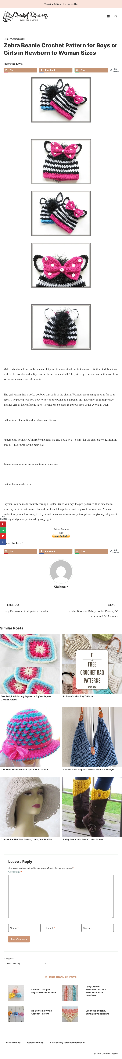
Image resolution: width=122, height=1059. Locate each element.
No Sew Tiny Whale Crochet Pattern (42, 1012)
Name (14, 928)
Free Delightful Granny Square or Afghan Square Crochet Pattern (26, 697)
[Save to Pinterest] (3, 524)
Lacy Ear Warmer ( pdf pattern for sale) (26, 608)
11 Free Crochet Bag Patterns (78, 696)
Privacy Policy (13, 1042)
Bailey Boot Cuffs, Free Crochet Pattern (83, 839)
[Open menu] (108, 16)
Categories (9, 958)
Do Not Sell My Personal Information (67, 1042)
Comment (15, 871)
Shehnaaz (61, 586)
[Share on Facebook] (3, 542)
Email (50, 928)
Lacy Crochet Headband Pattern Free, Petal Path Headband (96, 991)
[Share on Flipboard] (3, 536)
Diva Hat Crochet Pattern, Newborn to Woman (25, 769)
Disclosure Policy (34, 1042)
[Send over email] (3, 530)
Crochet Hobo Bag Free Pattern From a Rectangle (88, 769)
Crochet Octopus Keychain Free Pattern (43, 991)
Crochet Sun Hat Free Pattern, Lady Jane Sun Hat (26, 839)
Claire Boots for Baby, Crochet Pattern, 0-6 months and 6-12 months (93, 610)
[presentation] (30, 664)
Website (87, 928)
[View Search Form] (115, 16)
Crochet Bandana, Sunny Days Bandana (98, 1012)
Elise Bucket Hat (70, 4)
